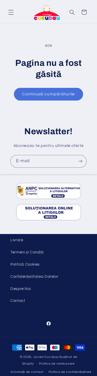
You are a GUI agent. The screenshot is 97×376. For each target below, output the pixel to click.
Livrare (16, 240)
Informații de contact (27, 372)
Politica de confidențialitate (70, 372)
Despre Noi (20, 289)
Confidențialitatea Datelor (34, 277)
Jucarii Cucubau (46, 357)
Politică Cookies (25, 264)
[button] (11, 12)
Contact (17, 301)
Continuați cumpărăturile (48, 94)
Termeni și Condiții (27, 252)
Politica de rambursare (57, 363)
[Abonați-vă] (80, 161)
